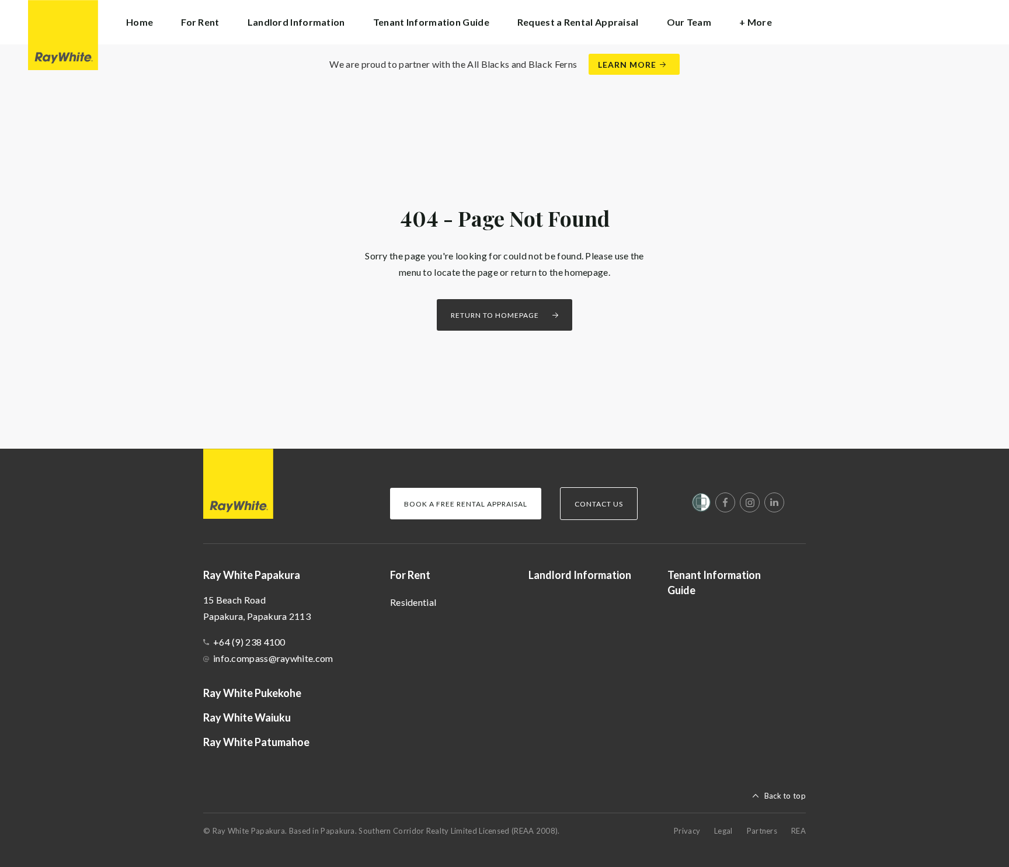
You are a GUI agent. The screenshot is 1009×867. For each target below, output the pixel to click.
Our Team (689, 21)
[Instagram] (750, 502)
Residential (413, 602)
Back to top (785, 795)
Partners (762, 830)
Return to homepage (495, 315)
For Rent (410, 574)
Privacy (687, 830)
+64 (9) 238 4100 (249, 641)
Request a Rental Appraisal (578, 21)
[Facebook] (725, 502)
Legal (723, 830)
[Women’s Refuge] (701, 504)
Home (139, 21)
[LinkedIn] (774, 502)
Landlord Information (296, 21)
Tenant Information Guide (431, 21)
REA (798, 830)
